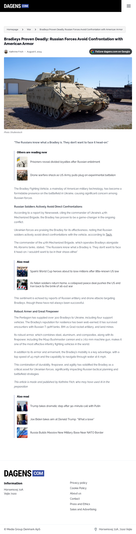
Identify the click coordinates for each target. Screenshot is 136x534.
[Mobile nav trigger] (128, 6)
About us (75, 493)
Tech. (109, 234)
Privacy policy (78, 482)
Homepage (12, 29)
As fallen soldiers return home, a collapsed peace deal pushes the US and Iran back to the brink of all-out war (75, 285)
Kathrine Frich (16, 51)
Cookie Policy (78, 488)
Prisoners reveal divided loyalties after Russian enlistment (65, 161)
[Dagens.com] (62, 6)
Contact (75, 498)
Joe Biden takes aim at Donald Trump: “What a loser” (62, 419)
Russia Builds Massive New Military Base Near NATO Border (66, 432)
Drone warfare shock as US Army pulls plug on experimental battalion (73, 175)
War (29, 29)
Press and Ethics (80, 504)
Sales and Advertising (83, 509)
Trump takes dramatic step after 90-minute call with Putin (65, 406)
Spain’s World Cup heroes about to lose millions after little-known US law (74, 271)
